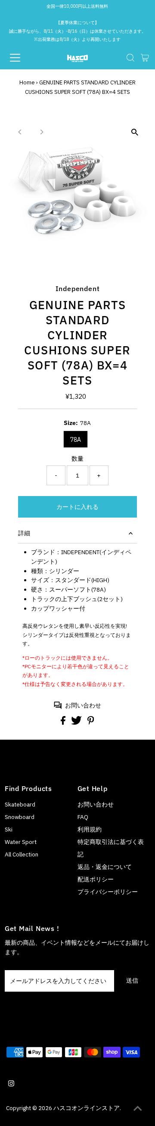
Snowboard (19, 817)
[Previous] (20, 132)
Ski (8, 829)
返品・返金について (105, 867)
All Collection (21, 854)
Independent (78, 288)
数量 (77, 458)
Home (27, 82)
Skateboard (20, 804)
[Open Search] (130, 58)
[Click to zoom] (134, 132)
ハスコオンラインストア (86, 1108)
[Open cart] (145, 57)
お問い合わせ (83, 705)
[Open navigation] (21, 57)
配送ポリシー (96, 879)
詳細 (24, 533)
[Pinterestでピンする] (90, 722)
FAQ (83, 817)
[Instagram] (11, 1084)
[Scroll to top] (137, 1108)
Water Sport (21, 842)
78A (75, 440)
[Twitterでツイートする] (77, 722)
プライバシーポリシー (108, 892)
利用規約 (90, 829)
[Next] (41, 132)
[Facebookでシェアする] (64, 722)
